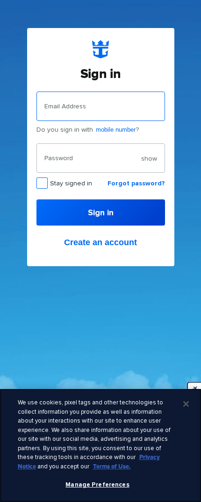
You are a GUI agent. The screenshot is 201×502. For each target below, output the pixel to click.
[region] (100, 445)
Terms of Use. (112, 466)
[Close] (186, 404)
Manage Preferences (97, 484)
